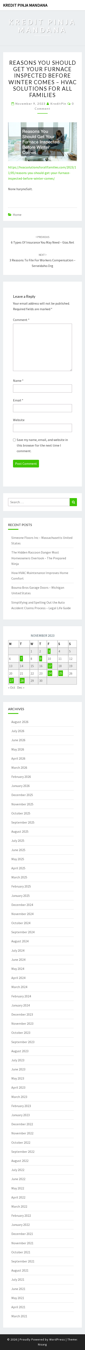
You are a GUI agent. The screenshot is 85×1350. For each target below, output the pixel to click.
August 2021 (19, 1270)
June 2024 (18, 959)
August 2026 (19, 722)
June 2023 (18, 1069)
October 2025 (20, 813)
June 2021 (18, 1289)
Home (17, 215)
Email (18, 400)
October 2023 (20, 1033)
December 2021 (22, 1234)
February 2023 (21, 1106)
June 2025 (18, 850)
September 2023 (22, 1042)
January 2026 (20, 786)
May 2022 (17, 1188)
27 (11, 681)
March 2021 (19, 1316)
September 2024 (22, 932)
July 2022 (17, 1170)
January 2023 (20, 1115)
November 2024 (22, 914)
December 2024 (22, 905)
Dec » (20, 687)
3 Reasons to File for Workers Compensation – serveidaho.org (42, 260)
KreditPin (58, 103)
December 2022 (22, 1124)
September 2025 (22, 822)
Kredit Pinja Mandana (25, 5)
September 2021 (22, 1261)
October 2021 (20, 1252)
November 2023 (22, 1023)
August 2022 (19, 1161)
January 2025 (20, 896)
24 (50, 673)
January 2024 (20, 1005)
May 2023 (17, 1078)
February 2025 (21, 886)
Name (18, 380)
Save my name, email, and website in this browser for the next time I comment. (42, 445)
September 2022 (22, 1151)
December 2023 (22, 1014)
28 (22, 681)
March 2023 (19, 1097)
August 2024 (19, 941)
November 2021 (22, 1243)
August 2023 (19, 1051)
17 (50, 666)
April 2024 (18, 978)
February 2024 (21, 996)
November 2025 (22, 804)
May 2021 (17, 1298)
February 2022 (21, 1215)
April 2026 (18, 758)
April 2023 (18, 1087)
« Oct (11, 687)
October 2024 (20, 923)
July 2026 (17, 731)
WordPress (57, 1339)
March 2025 (19, 877)
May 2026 (17, 749)
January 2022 (20, 1225)
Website (19, 420)
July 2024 (17, 950)
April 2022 (18, 1197)
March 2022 (19, 1206)
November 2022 (22, 1133)
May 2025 (17, 859)
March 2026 (19, 767)
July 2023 (17, 1060)
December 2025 (22, 795)
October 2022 (20, 1142)
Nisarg (42, 1344)
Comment (21, 320)
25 (60, 673)
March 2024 (19, 987)
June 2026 (18, 740)
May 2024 (17, 969)
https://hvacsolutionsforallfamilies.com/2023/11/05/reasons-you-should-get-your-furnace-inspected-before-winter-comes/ (42, 172)
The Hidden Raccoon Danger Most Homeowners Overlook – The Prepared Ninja (38, 558)
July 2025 (17, 840)
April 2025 (18, 868)
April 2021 (18, 1307)
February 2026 (21, 777)
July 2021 (17, 1279)
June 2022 (18, 1179)
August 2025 (19, 831)
